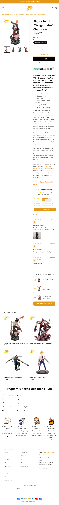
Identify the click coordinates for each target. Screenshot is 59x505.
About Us (6, 452)
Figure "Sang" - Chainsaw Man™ (38, 377)
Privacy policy (7, 466)
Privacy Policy (24, 452)
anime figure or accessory (40, 173)
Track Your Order (25, 466)
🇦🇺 (7, 436)
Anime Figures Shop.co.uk (31, 501)
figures (42, 175)
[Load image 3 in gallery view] (20, 49)
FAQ (5, 462)
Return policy (7, 469)
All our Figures (20, 14)
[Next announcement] (56, 1)
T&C (5, 476)
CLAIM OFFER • (44, 303)
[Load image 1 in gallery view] (7, 49)
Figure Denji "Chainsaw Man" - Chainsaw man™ (48, 296)
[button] (3, 8)
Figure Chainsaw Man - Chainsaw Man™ (13, 377)
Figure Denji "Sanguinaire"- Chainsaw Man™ (35, 14)
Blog (5, 455)
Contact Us (6, 459)
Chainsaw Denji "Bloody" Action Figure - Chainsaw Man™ (48, 288)
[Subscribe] (41, 488)
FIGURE (14, 14)
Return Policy (24, 455)
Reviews (6, 473)
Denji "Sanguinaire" (40, 42)
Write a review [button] (45, 209)
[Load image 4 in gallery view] (27, 49)
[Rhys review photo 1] (37, 235)
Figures (42, 182)
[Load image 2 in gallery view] (13, 49)
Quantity (35, 46)
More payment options (44, 62)
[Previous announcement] (3, 1)
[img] (37, 219)
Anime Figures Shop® (6, 14)
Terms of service (8, 480)
